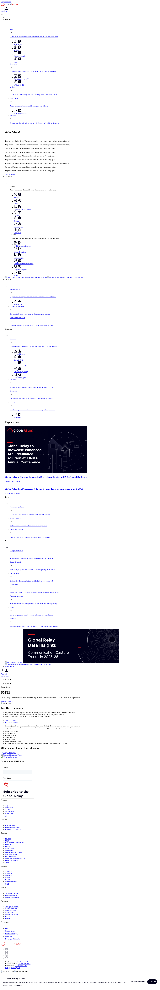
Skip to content (6, 2)
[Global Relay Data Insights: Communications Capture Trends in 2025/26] (71, 662)
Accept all (152, 981)
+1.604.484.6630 (21, 966)
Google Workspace (9, 753)
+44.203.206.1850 (24, 964)
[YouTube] (6, 952)
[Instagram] (6, 955)
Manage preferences (138, 981)
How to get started (11, 722)
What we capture (11, 720)
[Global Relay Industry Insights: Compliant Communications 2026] (14, 662)
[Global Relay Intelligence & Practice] (45, 277)
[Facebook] (6, 958)
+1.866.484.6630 (22, 962)
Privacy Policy (17, 985)
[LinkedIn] (6, 950)
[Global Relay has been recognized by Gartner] (28, 664)
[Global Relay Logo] (21, 945)
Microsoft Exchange (10, 757)
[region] (80, 981)
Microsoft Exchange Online (12, 755)
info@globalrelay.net (12, 968)
